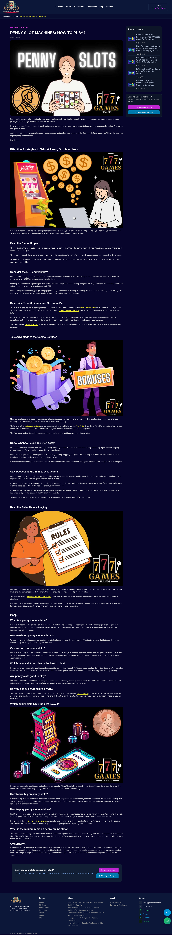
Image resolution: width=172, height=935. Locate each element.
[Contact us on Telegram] (167, 912)
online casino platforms (37, 821)
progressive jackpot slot (69, 310)
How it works (44, 907)
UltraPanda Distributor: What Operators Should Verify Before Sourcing (86, 914)
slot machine (82, 693)
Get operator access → (108, 870)
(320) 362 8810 (158, 8)
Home (41, 902)
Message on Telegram (108, 876)
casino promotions (32, 426)
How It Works (79, 7)
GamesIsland (7, 16)
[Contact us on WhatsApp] (167, 920)
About (68, 7)
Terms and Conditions (118, 905)
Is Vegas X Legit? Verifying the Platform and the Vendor (85, 919)
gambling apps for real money (39, 596)
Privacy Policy (115, 902)
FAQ (40, 918)
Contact (109, 7)
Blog (101, 7)
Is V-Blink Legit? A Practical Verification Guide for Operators (85, 924)
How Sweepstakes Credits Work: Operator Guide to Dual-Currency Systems (84, 908)
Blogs (70, 898)
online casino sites (88, 308)
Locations (92, 7)
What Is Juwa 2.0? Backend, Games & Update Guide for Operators (85, 903)
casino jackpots (31, 324)
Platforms (59, 7)
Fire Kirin (80, 426)
